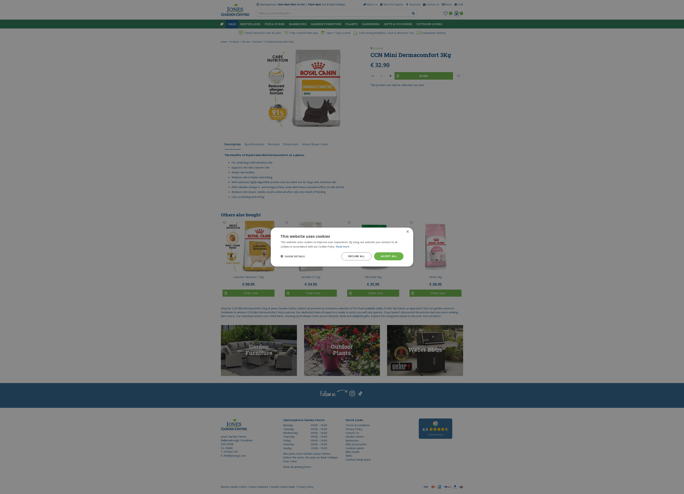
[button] (293, 256)
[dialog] (342, 247)
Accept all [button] (389, 256)
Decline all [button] (356, 256)
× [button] (407, 231)
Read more (342, 246)
